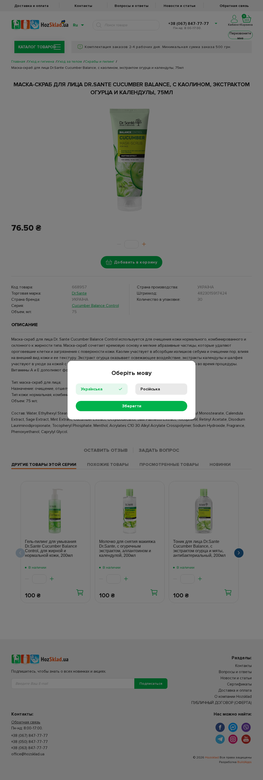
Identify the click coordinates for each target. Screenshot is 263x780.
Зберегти (131, 406)
